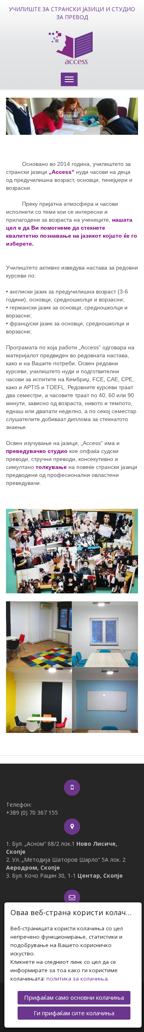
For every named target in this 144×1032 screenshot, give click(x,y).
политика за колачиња (77, 978)
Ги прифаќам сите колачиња (74, 1013)
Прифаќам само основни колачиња (74, 997)
